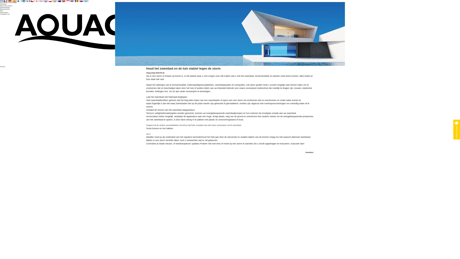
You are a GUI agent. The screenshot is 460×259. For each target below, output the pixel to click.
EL (88, 1)
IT (30, 1)
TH (74, 1)
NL (48, 1)
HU (57, 1)
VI (61, 1)
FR (8, 1)
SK (84, 1)
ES (17, 1)
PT (66, 1)
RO (79, 1)
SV (26, 1)
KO (43, 1)
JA (39, 1)
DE (12, 1)
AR (21, 1)
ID (70, 1)
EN (3, 1)
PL (52, 1)
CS (34, 1)
